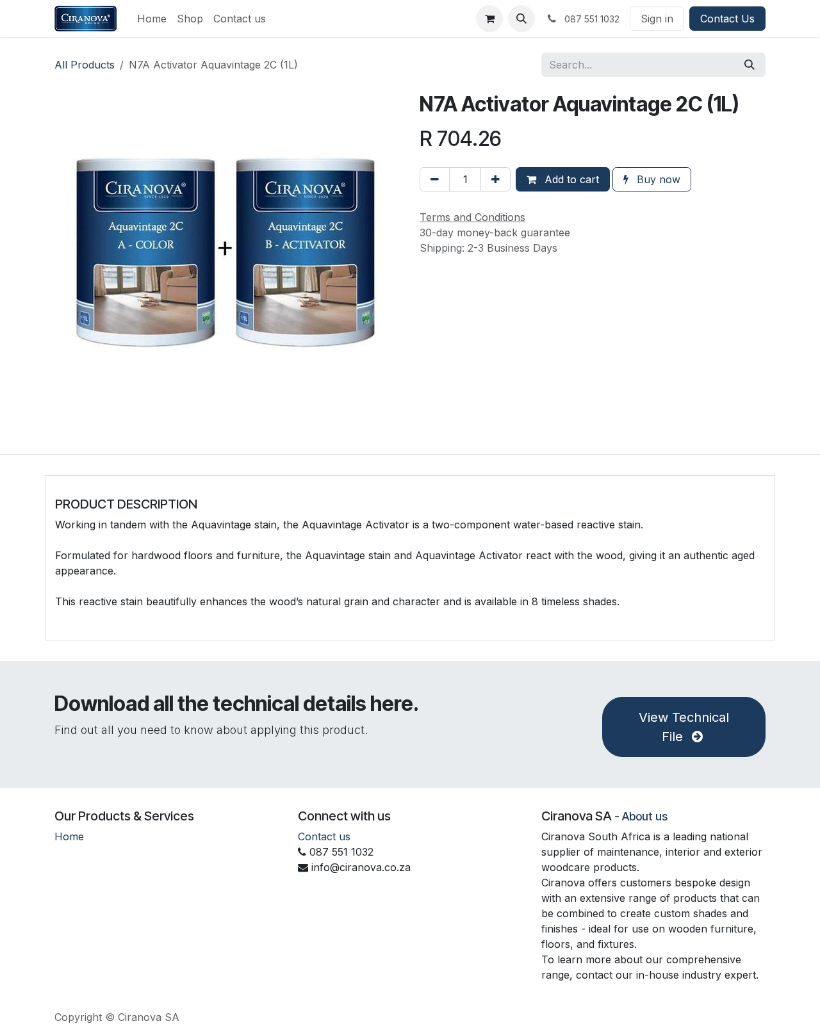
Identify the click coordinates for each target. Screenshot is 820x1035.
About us (645, 816)
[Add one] (495, 179)
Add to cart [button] (570, 179)
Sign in (657, 18)
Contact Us (727, 18)
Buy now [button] (657, 179)
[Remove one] (435, 179)
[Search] (750, 65)
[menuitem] (152, 18)
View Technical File (684, 727)
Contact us (324, 836)
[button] (521, 18)
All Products (84, 64)
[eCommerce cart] (489, 18)
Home (69, 836)
